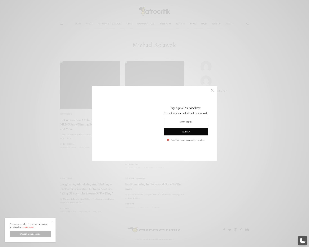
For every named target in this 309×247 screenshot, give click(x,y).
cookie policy (28, 226)
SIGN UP (186, 131)
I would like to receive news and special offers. (187, 140)
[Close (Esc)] (212, 91)
